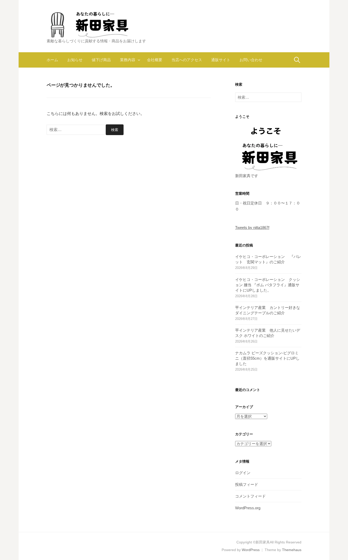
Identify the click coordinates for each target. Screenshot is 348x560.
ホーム (52, 60)
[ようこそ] (268, 148)
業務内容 (127, 60)
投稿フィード (246, 484)
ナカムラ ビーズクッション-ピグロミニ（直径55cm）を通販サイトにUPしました (267, 358)
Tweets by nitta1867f (252, 227)
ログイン (242, 473)
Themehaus (291, 550)
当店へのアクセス (186, 60)
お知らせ (75, 60)
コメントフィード (250, 496)
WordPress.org (247, 508)
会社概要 (154, 60)
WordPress (251, 550)
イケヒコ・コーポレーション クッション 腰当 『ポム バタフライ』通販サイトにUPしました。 (267, 284)
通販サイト (220, 60)
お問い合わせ (250, 60)
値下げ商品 (101, 60)
